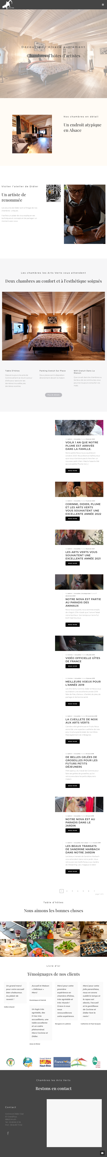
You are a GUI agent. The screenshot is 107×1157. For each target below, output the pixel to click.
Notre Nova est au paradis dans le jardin (80, 822)
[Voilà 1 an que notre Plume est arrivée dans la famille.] (79, 427)
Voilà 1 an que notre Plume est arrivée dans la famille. (82, 445)
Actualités (77, 439)
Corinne (70, 655)
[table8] (93, 948)
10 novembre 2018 (91, 716)
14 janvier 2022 (90, 501)
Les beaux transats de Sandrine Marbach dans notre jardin (83, 849)
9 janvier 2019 (90, 678)
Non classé (84, 842)
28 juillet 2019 (90, 655)
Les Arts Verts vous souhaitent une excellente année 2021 (83, 555)
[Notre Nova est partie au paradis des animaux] (79, 582)
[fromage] (13, 948)
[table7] (93, 930)
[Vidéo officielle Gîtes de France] (79, 643)
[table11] (67, 930)
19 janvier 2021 (90, 549)
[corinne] (40, 948)
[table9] (67, 948)
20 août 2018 (90, 753)
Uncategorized (85, 593)
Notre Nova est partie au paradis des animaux (83, 602)
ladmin (70, 439)
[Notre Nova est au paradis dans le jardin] (79, 804)
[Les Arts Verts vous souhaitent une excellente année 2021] (79, 537)
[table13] (13, 930)
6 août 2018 (97, 842)
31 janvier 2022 (90, 439)
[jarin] (40, 930)
